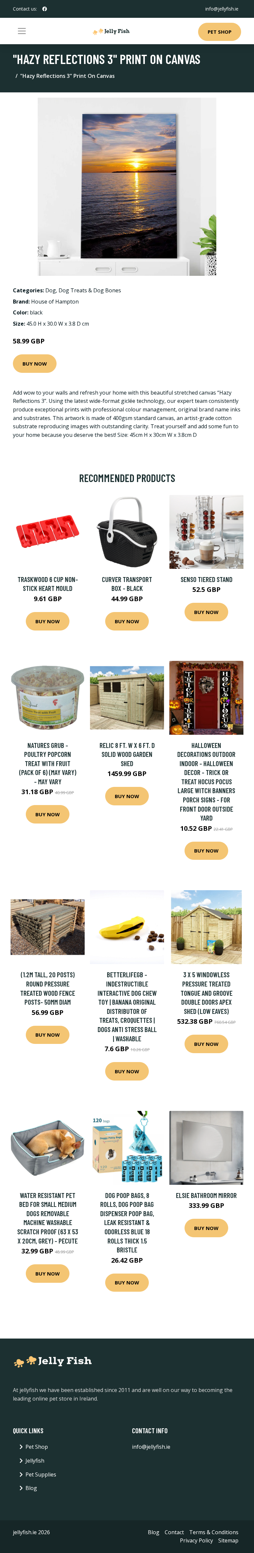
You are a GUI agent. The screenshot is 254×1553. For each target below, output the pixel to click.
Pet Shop (220, 31)
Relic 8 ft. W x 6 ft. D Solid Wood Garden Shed (127, 754)
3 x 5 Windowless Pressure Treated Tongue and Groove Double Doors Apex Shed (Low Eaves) (207, 992)
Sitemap (228, 1540)
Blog (31, 1488)
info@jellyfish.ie (221, 9)
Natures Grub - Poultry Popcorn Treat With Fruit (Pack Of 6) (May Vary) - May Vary (47, 763)
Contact (174, 1532)
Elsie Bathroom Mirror (206, 1195)
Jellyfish (34, 1460)
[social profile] (45, 9)
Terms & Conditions (213, 1532)
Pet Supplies (40, 1474)
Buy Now (34, 363)
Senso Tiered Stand (207, 579)
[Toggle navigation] (22, 31)
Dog (50, 290)
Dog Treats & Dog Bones (90, 290)
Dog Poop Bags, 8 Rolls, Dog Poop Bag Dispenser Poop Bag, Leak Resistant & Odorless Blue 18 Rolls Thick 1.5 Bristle (127, 1222)
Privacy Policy (196, 1540)
